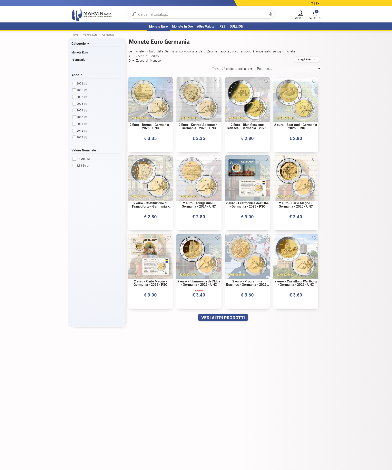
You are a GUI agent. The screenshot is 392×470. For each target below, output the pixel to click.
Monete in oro (182, 26)
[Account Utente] (300, 13)
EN (318, 3)
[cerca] (134, 14)
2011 (82, 124)
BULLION (236, 26)
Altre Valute (205, 26)
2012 (82, 130)
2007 (82, 97)
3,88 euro (84, 165)
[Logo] (91, 14)
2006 (82, 90)
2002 (82, 83)
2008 (82, 103)
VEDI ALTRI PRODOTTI (223, 317)
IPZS (222, 26)
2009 (82, 110)
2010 (82, 117)
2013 (82, 137)
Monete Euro (158, 26)
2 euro (83, 158)
